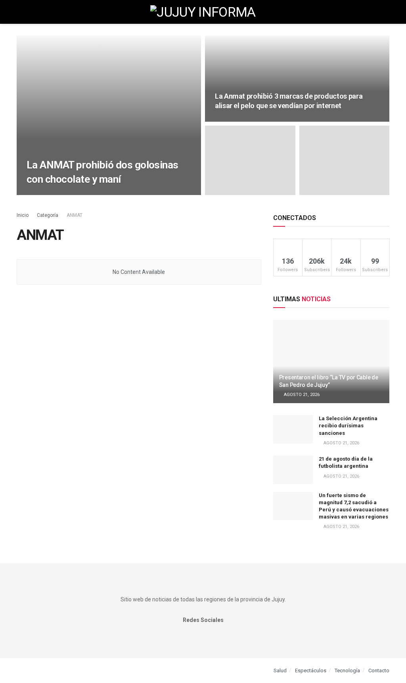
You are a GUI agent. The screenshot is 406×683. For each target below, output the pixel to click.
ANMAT (74, 215)
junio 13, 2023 (46, 194)
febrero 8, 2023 (236, 120)
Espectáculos (310, 670)
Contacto (378, 670)
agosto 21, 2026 (301, 394)
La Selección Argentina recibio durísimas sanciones (348, 425)
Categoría (48, 215)
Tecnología (347, 670)
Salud (280, 670)
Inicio (23, 215)
